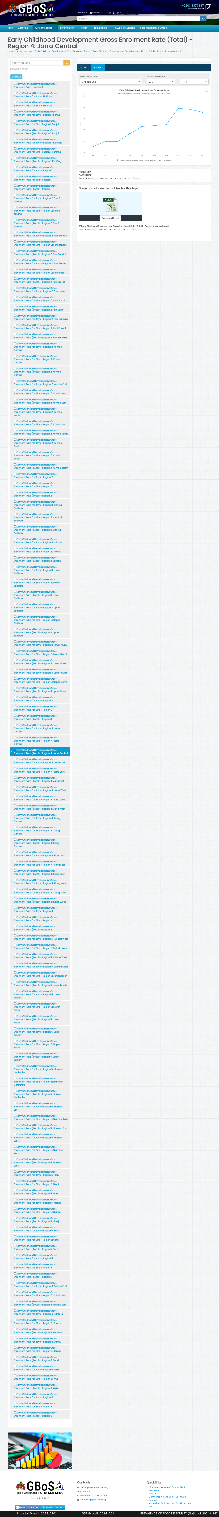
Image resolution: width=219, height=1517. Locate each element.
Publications (101, 28)
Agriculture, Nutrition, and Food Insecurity (170, 1503)
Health (152, 1493)
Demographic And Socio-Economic (167, 1496)
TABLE (85, 67)
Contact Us (97, 13)
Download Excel (110, 218)
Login (108, 13)
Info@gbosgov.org (96, 1499)
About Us (23, 28)
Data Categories (43, 28)
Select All (16, 76)
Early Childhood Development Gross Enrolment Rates (62, 51)
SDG (151, 1506)
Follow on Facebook (28, 1507)
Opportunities (67, 28)
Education (154, 1490)
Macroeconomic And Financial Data (167, 1487)
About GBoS (83, 13)
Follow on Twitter (54, 1507)
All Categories (24, 51)
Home (10, 28)
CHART (99, 67)
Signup (118, 13)
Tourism (153, 1500)
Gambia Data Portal (125, 28)
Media (84, 28)
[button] (111, 82)
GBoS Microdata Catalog (153, 28)
